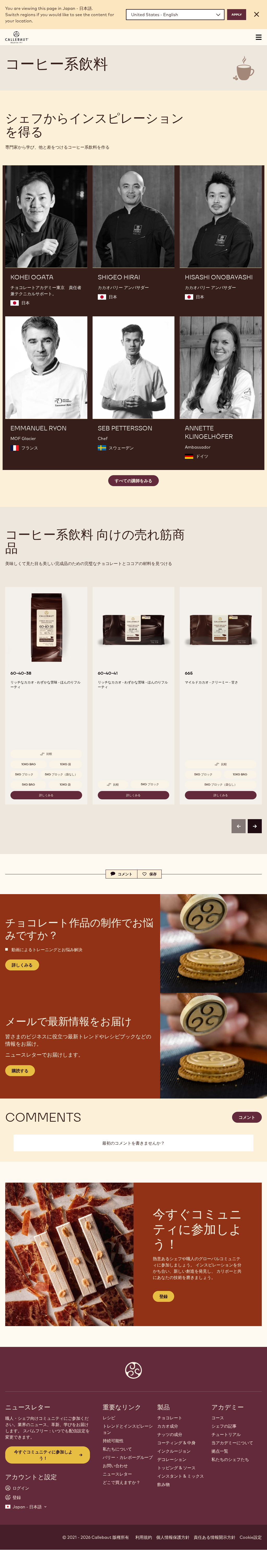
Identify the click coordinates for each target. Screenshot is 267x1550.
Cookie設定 (251, 1537)
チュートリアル (226, 1434)
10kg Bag (28, 764)
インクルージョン (174, 1451)
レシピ (109, 1417)
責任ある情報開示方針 (214, 1537)
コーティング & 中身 (176, 1442)
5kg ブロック (24, 774)
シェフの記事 (223, 1426)
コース (217, 1417)
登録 (163, 1296)
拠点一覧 (219, 1451)
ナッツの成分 (169, 1434)
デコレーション (171, 1459)
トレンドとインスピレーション (128, 1429)
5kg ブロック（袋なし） (61, 774)
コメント (247, 1117)
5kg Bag (28, 784)
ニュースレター (117, 1474)
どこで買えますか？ (121, 1482)
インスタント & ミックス (180, 1476)
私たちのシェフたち (230, 1459)
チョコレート (169, 1417)
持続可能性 (113, 1440)
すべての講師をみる (133, 480)
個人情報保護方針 (173, 1537)
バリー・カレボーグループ (128, 1457)
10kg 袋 (65, 764)
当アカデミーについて (232, 1442)
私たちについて (117, 1449)
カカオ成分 (167, 1426)
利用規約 (143, 1537)
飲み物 (163, 1484)
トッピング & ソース (176, 1467)
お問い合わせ (115, 1465)
